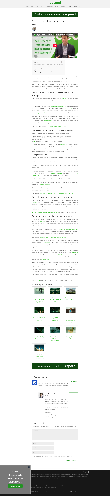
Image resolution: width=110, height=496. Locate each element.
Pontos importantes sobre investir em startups (47, 72)
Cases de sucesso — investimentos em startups (47, 70)
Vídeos (32, 7)
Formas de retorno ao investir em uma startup (47, 66)
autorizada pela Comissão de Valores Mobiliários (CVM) (67, 491)
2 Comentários (64, 30)
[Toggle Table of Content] (62, 62)
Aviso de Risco (56, 478)
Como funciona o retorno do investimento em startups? (49, 64)
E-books (69, 7)
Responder (73, 382)
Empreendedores (48, 7)
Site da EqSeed (77, 7)
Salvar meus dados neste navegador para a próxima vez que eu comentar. (53, 457)
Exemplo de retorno (44, 68)
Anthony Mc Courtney (50, 393)
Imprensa (63, 7)
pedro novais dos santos (44, 381)
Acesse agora (15, 486)
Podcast (57, 7)
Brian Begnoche (42, 30)
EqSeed (38, 280)
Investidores (39, 7)
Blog (27, 7)
